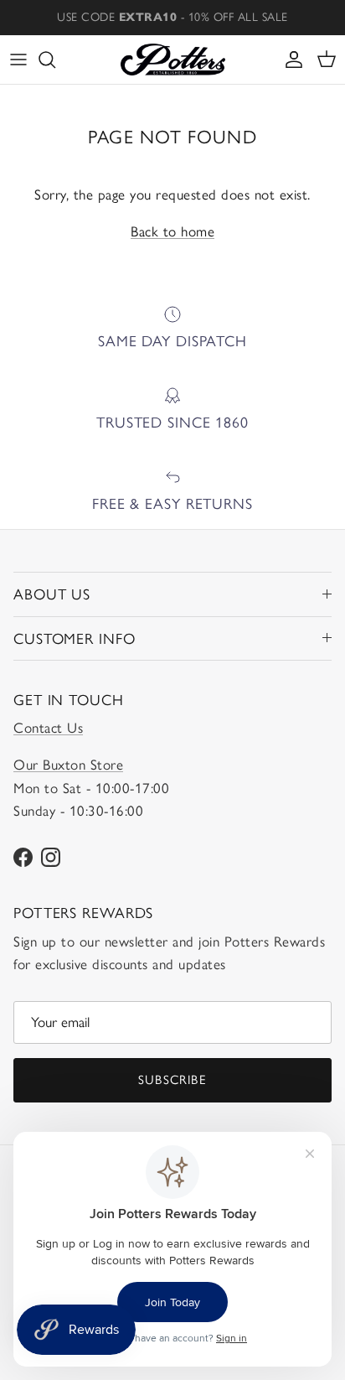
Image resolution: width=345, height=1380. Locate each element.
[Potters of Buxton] (173, 59)
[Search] (55, 59)
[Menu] (18, 59)
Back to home (172, 231)
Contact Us (48, 727)
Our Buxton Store (68, 764)
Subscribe (172, 1079)
